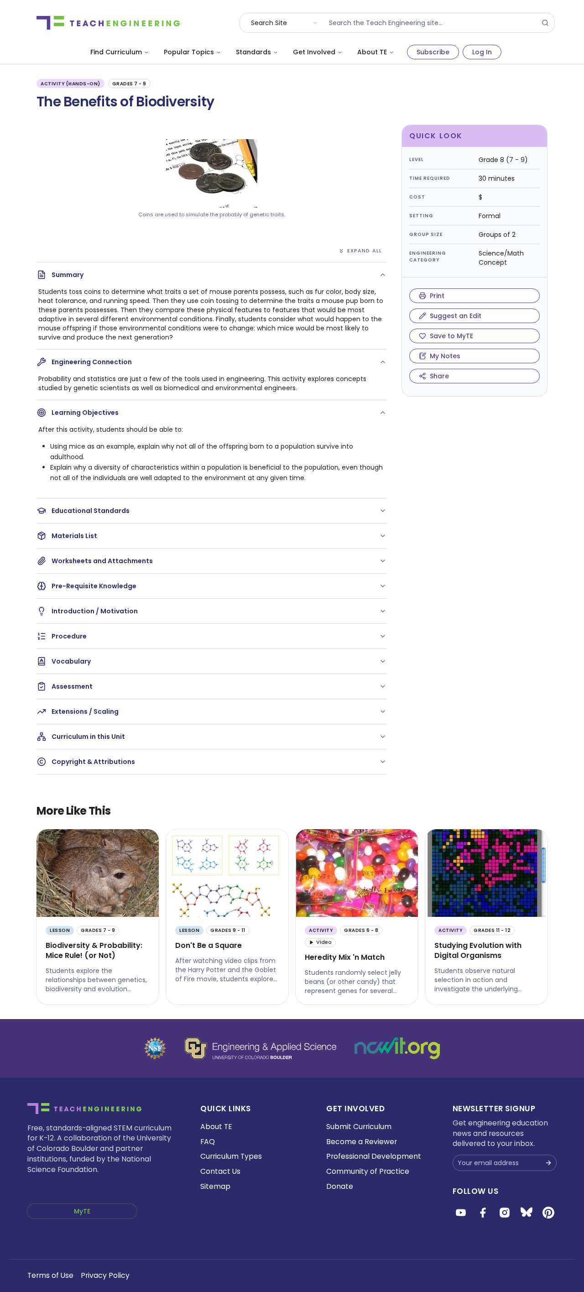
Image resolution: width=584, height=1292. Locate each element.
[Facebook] (482, 1212)
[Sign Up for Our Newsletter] (548, 1162)
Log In (482, 52)
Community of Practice (367, 1171)
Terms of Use (50, 1275)
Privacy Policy (105, 1275)
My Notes (445, 356)
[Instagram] (504, 1212)
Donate (339, 1186)
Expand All (364, 250)
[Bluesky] (526, 1212)
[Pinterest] (548, 1212)
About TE (372, 52)
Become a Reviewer (361, 1141)
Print (437, 295)
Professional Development (373, 1156)
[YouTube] (461, 1212)
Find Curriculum (116, 52)
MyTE (82, 1211)
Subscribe (433, 52)
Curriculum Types (231, 1156)
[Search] (545, 22)
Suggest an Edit (455, 315)
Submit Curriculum (358, 1126)
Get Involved (314, 52)
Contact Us (220, 1171)
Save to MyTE (451, 335)
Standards (253, 52)
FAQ (207, 1141)
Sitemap (215, 1186)
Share (439, 376)
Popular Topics (189, 52)
